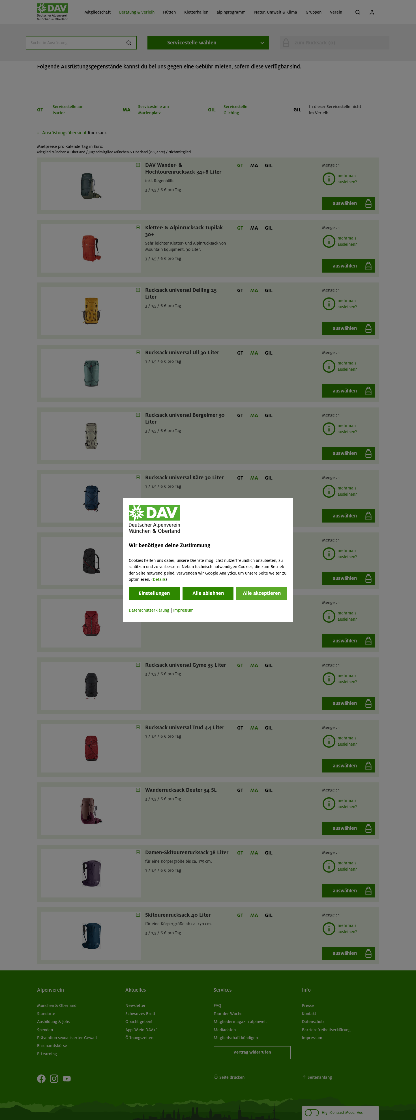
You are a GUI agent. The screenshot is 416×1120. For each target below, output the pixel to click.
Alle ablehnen (208, 593)
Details (159, 579)
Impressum (183, 610)
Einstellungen (154, 593)
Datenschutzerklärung (149, 610)
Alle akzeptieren (262, 593)
